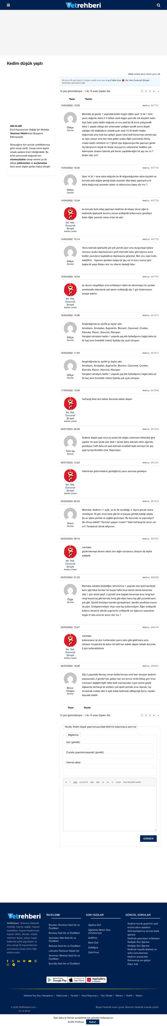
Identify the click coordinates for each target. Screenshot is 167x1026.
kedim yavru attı (153, 74)
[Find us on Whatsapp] (8, 964)
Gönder (148, 838)
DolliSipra (93, 947)
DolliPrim (92, 937)
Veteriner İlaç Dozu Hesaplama (38, 995)
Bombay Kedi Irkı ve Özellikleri (64, 932)
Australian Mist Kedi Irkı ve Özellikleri (62, 939)
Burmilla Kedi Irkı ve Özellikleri (64, 963)
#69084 (155, 577)
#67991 (155, 538)
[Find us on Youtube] (30, 961)
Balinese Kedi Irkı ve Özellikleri (64, 945)
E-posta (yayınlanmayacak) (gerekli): (85, 752)
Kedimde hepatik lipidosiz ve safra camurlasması (142, 951)
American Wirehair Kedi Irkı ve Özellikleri (64, 957)
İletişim (139, 995)
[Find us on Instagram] (35, 961)
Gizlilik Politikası (76, 1021)
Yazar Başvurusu (89, 995)
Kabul (92, 1021)
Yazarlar (74, 995)
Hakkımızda (61, 995)
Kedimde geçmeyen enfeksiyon (144, 938)
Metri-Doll (93, 942)
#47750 (155, 239)
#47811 (155, 352)
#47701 (155, 105)
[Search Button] (158, 5)
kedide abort (139, 74)
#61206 (155, 428)
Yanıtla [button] (145, 105)
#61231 (155, 462)
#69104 (155, 627)
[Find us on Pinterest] (24, 961)
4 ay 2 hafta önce (113, 80)
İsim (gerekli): (73, 742)
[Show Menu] (8, 5)
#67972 (155, 501)
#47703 (155, 167)
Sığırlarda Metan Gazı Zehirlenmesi (99, 931)
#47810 (155, 315)
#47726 (155, 200)
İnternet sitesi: (73, 762)
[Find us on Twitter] (13, 961)
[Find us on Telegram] (13, 964)
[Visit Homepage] (83, 5)
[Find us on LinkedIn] (18, 961)
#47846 (155, 390)
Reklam (119, 995)
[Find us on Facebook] (7, 961)
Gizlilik (129, 995)
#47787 (155, 276)
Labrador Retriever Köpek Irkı (64, 950)
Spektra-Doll (94, 924)
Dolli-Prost (93, 952)
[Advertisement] (83, 33)
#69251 (155, 665)
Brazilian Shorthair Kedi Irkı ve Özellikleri (64, 926)
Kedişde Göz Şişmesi (138, 942)
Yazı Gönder (106, 995)
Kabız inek (133, 964)
